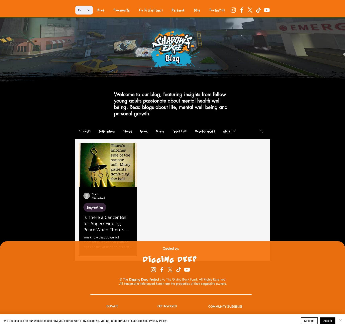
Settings (309, 321)
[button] (261, 131)
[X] (250, 10)
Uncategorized (205, 131)
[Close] (340, 320)
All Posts (85, 131)
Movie (160, 131)
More (227, 131)
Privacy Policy (158, 321)
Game (144, 131)
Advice (127, 131)
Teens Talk (179, 131)
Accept (327, 321)
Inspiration (107, 131)
